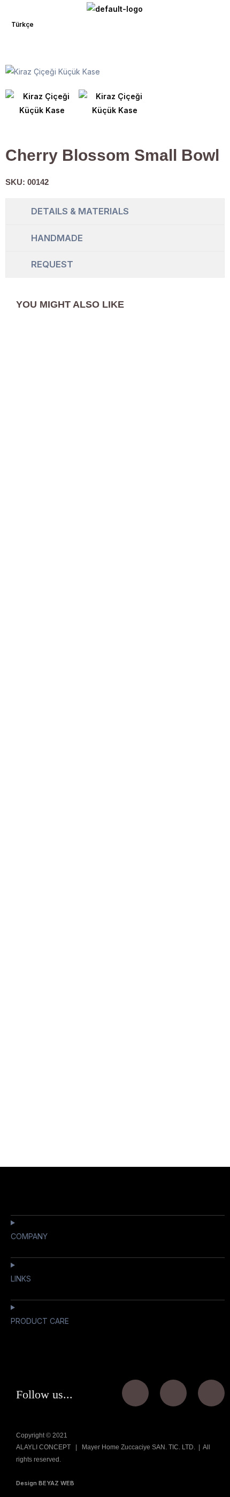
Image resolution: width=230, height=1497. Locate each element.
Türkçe (22, 24)
